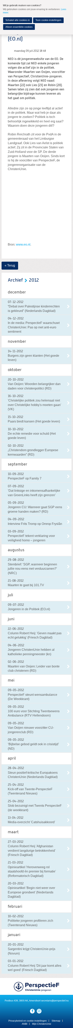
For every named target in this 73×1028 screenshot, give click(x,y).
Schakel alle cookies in (17, 20)
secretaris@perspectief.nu (55, 1000)
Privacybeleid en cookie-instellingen (27, 1020)
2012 (34, 280)
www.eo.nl (23, 244)
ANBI (24, 1024)
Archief (15, 280)
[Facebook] (32, 1011)
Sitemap (56, 1020)
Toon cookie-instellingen (48, 20)
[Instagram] (39, 1011)
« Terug (10, 265)
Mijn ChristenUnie (41, 1024)
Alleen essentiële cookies (19, 27)
